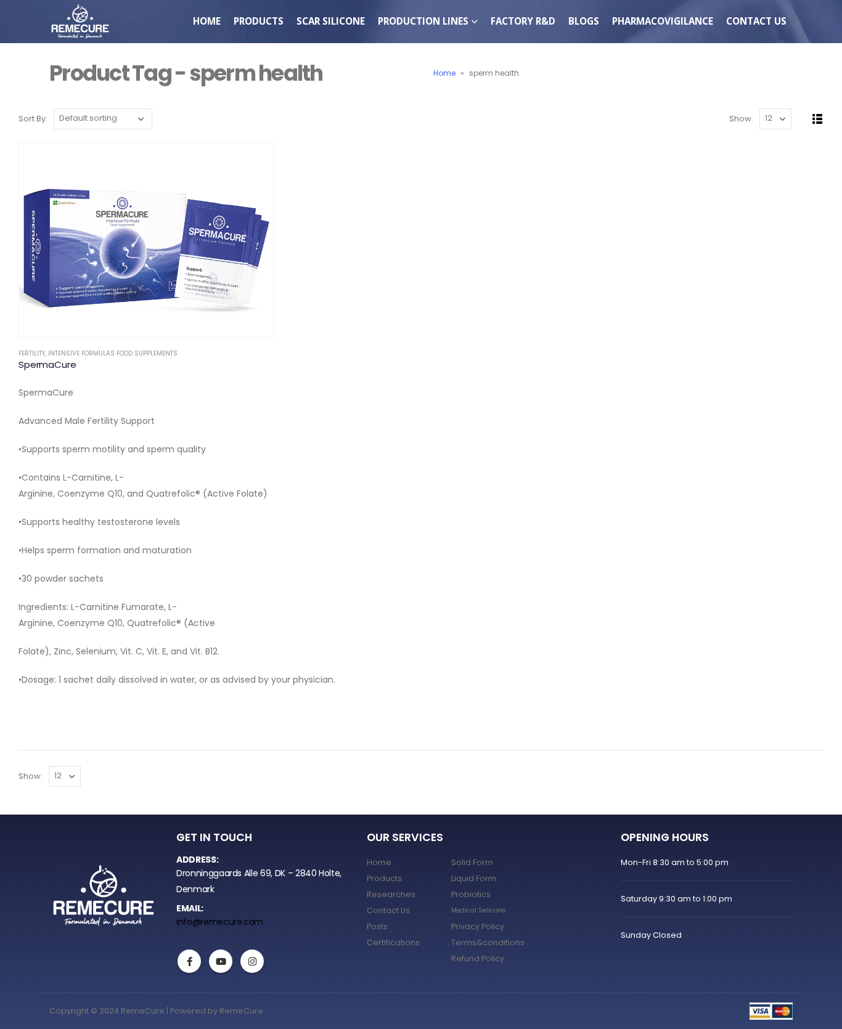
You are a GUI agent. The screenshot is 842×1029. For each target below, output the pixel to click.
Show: (741, 118)
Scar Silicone (330, 21)
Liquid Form (473, 878)
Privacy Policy (477, 926)
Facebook (189, 961)
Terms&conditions (488, 942)
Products (384, 878)
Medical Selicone (478, 910)
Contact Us (756, 21)
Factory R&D (523, 21)
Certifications (393, 942)
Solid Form (472, 862)
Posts (377, 926)
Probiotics (471, 894)
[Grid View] (803, 119)
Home (207, 21)
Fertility (31, 353)
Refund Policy (477, 958)
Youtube (220, 961)
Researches (391, 894)
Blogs (583, 21)
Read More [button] (253, 163)
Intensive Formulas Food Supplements (113, 353)
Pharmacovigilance (662, 21)
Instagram (252, 961)
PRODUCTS (259, 21)
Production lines (423, 21)
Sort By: (32, 118)
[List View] (818, 119)
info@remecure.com (219, 922)
